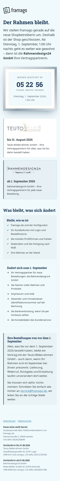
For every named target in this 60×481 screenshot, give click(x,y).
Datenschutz (24, 420)
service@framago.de (33, 391)
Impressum (9, 420)
